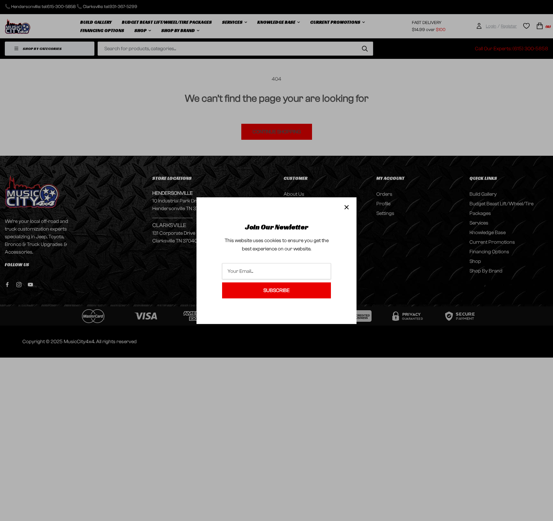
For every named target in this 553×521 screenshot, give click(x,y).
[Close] (346, 207)
